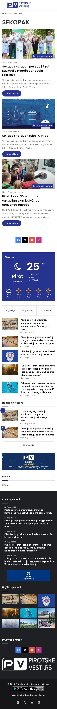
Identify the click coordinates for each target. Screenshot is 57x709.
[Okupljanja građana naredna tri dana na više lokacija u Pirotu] (10, 356)
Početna (8, 13)
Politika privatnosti (30, 695)
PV (5, 62)
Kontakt (42, 695)
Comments (45, 310)
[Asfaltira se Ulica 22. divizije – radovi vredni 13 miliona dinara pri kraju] (46, 623)
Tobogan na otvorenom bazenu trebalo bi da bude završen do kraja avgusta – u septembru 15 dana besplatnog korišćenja (37, 388)
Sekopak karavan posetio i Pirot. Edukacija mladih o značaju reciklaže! (26, 70)
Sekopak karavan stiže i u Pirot (25, 136)
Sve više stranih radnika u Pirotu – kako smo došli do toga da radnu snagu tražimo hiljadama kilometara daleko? (37, 370)
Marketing (16, 695)
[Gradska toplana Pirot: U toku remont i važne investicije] (46, 613)
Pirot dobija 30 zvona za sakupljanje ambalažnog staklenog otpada (20, 200)
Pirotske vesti (22, 684)
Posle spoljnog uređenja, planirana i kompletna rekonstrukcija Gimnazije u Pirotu (34, 324)
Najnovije (10, 310)
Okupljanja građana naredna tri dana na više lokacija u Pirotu (37, 353)
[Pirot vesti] (19, 5)
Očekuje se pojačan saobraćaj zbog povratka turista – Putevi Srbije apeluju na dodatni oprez (37, 340)
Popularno (27, 310)
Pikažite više (28, 445)
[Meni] (3, 6)
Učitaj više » (12, 93)
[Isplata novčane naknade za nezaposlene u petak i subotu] (10, 623)
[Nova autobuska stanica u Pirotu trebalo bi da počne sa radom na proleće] (28, 623)
